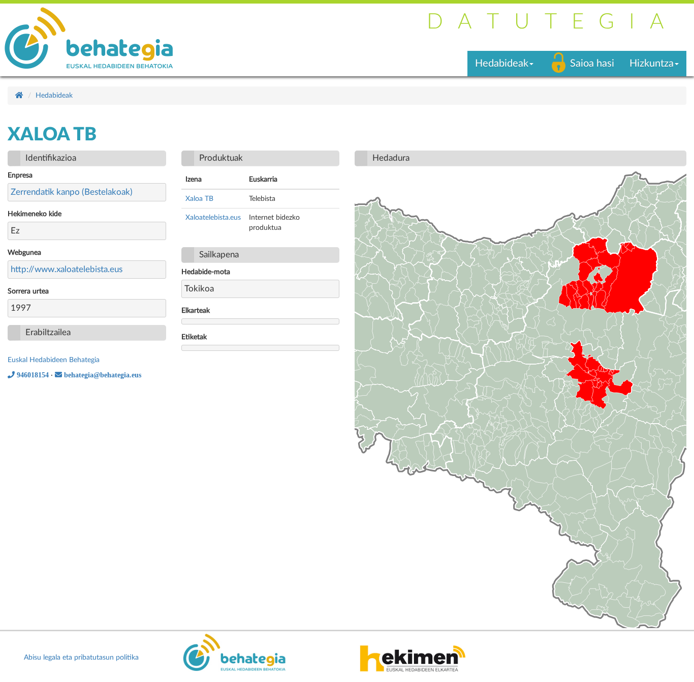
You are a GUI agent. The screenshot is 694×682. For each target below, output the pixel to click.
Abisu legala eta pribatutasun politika (81, 657)
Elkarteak (195, 310)
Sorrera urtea (28, 291)
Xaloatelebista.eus (213, 217)
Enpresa (20, 175)
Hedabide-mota (205, 272)
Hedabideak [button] (501, 63)
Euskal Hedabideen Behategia (54, 360)
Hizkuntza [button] (651, 63)
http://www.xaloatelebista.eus (66, 269)
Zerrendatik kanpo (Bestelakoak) (72, 192)
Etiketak (194, 337)
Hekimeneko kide (34, 214)
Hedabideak (54, 95)
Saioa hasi (592, 63)
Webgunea (24, 252)
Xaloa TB (199, 198)
